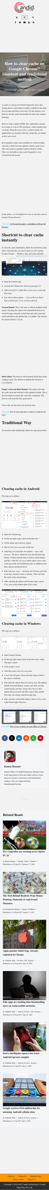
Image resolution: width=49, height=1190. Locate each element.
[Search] (33, 17)
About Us (11, 1176)
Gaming (20, 861)
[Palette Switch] (17, 17)
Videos (26, 861)
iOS (25, 960)
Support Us (31, 1179)
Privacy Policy (18, 1179)
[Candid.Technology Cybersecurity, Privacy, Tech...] (24, 7)
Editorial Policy (36, 1176)
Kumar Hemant (24, 87)
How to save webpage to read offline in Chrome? (28, 726)
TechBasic (31, 909)
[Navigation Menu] (24, 17)
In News (20, 960)
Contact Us (22, 1176)
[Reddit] (26, 738)
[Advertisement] (24, 38)
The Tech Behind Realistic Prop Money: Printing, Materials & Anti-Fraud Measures (23, 899)
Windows (33, 861)
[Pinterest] (40, 738)
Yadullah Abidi (10, 960)
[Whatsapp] (33, 738)
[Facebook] (15, 22)
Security (30, 960)
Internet (24, 909)
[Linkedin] (29, 22)
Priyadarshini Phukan (12, 909)
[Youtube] (24, 22)
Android (20, 1011)
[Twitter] (20, 22)
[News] (33, 22)
